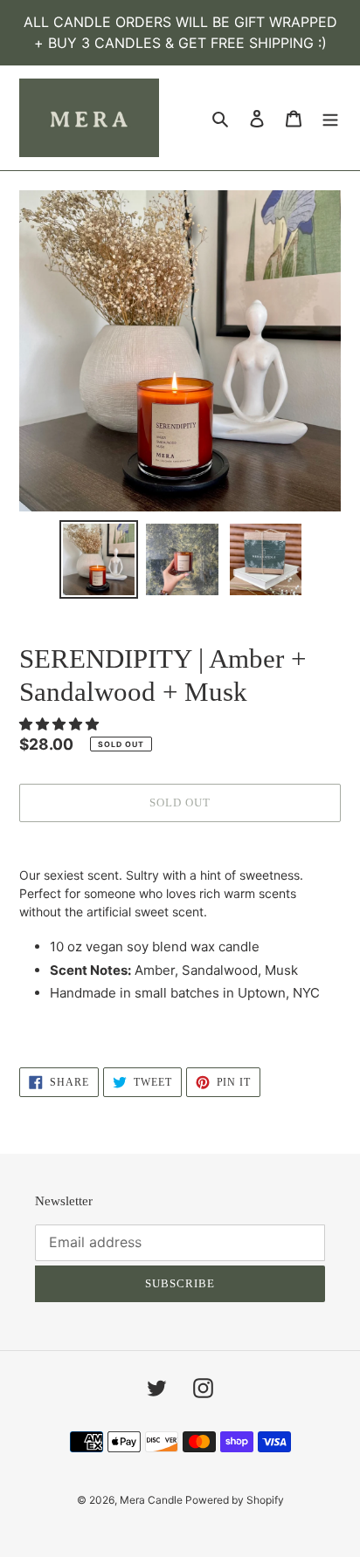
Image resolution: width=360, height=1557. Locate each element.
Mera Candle (152, 1499)
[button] (60, 724)
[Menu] (330, 118)
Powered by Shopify (234, 1499)
